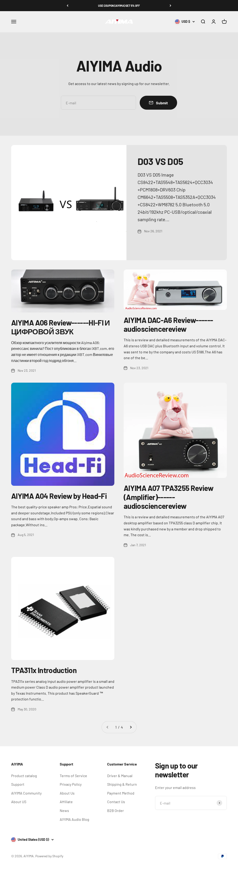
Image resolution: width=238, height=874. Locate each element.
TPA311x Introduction (44, 670)
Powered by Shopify (49, 856)
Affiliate (66, 801)
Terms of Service (73, 775)
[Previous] (67, 5)
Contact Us (116, 801)
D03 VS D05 (160, 161)
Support (17, 784)
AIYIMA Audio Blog (74, 819)
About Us (67, 793)
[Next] (170, 5)
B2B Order (115, 810)
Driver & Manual (119, 775)
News (64, 810)
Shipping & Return (122, 784)
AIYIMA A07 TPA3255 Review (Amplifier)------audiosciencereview (168, 496)
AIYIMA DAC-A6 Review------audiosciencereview (168, 324)
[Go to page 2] (130, 727)
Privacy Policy (71, 784)
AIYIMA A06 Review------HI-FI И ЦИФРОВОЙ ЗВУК (60, 327)
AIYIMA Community (26, 793)
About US (18, 801)
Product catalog (24, 775)
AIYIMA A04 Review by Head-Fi (59, 495)
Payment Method (120, 793)
